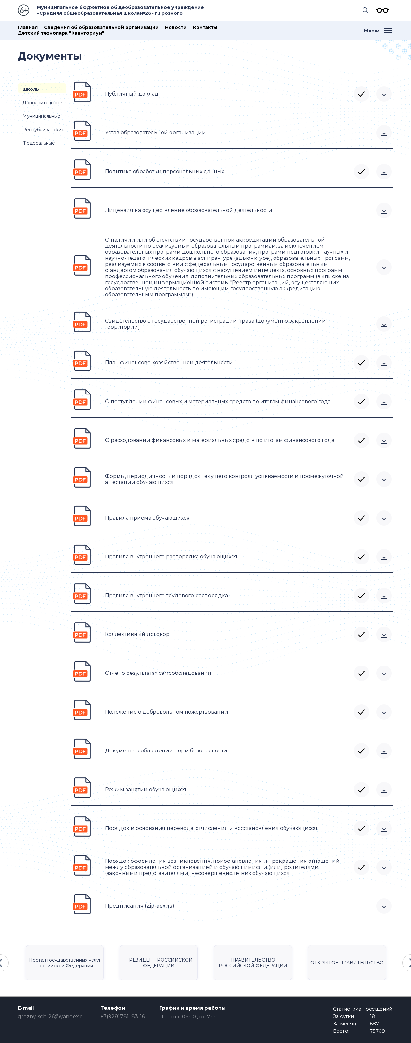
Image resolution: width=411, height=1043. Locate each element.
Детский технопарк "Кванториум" (61, 33)
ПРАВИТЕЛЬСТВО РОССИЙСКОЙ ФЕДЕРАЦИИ (253, 963)
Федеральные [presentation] (38, 143)
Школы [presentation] (31, 89)
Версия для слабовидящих (381, 10)
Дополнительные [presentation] (42, 103)
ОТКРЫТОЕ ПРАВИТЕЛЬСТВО (347, 963)
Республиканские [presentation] (43, 129)
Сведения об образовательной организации (101, 27)
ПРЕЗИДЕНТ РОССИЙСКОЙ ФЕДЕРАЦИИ (159, 963)
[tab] (42, 88)
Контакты (205, 27)
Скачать (384, 94)
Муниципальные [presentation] (41, 116)
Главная (28, 27)
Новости (176, 27)
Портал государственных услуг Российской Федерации (65, 963)
